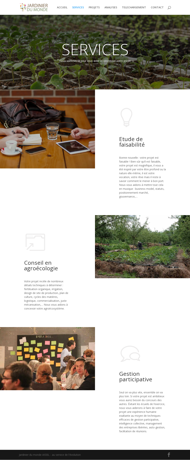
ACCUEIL (62, 7)
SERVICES (78, 7)
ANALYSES (110, 7)
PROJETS (94, 7)
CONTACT (157, 7)
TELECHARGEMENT (134, 7)
